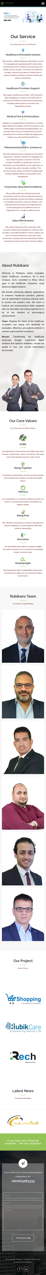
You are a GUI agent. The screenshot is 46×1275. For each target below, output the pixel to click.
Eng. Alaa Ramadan (23, 795)
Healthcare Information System (23, 54)
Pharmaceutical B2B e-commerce (23, 147)
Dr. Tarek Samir (23, 740)
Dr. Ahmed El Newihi (23, 907)
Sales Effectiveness (23, 220)
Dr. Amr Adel (23, 851)
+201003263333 (23, 1181)
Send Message (22, 1238)
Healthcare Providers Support (23, 88)
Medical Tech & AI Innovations (23, 116)
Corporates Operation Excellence (23, 187)
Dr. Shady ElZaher (23, 628)
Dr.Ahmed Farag (23, 684)
